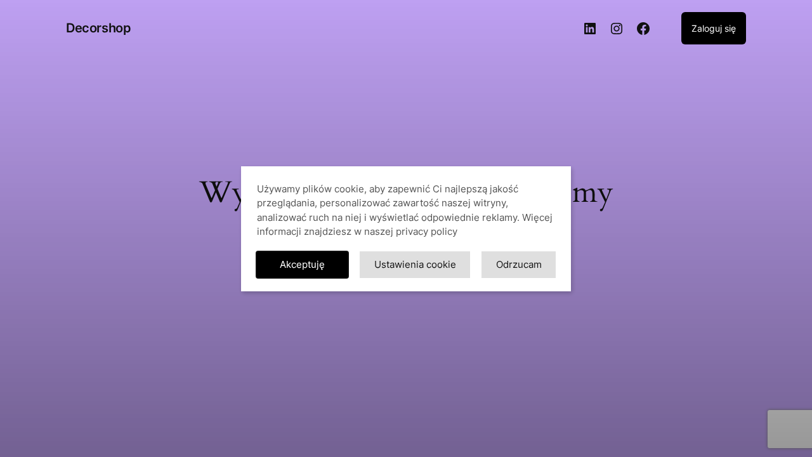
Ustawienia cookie (415, 264)
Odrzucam (519, 264)
